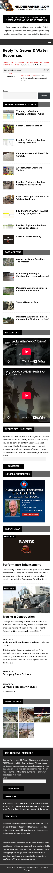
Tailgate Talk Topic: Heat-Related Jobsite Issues (26, 644)
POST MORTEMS (13, 252)
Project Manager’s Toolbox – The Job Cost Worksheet (32, 198)
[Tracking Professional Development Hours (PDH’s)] (8, 114)
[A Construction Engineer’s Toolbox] (8, 171)
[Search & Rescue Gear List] (8, 128)
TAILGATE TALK (12, 528)
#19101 (46, 70)
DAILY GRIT (14, 332)
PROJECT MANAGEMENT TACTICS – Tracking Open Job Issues (33, 212)
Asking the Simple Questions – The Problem (31, 260)
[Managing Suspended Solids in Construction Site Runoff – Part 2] (8, 319)
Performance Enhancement (22, 564)
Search (6, 91)
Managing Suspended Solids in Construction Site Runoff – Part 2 (32, 318)
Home (5, 62)
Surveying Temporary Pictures (20, 687)
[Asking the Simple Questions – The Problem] (8, 262)
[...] (46, 579)
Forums (12, 62)
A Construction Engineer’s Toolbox (29, 169)
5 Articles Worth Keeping (28, 236)
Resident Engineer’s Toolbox (30, 62)
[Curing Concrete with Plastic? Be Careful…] (8, 156)
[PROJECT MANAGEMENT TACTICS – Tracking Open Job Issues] (8, 214)
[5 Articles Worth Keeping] (8, 239)
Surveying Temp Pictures (17, 674)
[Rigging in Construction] (26, 599)
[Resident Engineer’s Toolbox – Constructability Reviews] (8, 185)
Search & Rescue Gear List (29, 125)
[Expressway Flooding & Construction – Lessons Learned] (8, 276)
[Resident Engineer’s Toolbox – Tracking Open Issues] (8, 226)
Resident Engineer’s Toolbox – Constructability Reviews (31, 183)
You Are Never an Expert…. (29, 302)
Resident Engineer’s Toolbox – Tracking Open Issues (31, 227)
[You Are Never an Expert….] (8, 305)
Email (6, 455)
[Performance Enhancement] (26, 548)
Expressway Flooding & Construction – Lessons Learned (32, 275)
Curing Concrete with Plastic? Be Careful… (32, 155)
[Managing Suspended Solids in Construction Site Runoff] (8, 291)
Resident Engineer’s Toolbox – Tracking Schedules (31, 141)
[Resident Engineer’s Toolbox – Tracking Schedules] (8, 142)
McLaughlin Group (28, 75)
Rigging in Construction (19, 616)
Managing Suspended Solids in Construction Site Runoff (31, 289)
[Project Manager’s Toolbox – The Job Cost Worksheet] (8, 199)
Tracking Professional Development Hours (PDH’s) (30, 112)
